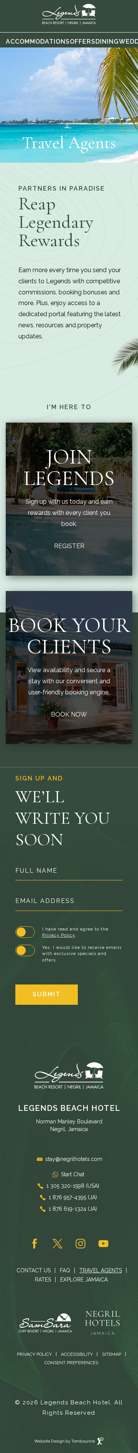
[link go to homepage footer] (69, 1075)
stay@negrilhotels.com (73, 1159)
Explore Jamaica (84, 1279)
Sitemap (111, 1354)
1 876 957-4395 (73, 1197)
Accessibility (77, 1354)
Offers (82, 41)
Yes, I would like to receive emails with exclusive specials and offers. (82, 954)
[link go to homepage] (69, 14)
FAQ (65, 1270)
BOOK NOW (69, 713)
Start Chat (72, 1174)
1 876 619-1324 (73, 1208)
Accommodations (38, 41)
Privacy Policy (58, 935)
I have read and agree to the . (75, 932)
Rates (43, 1279)
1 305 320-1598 (72, 1186)
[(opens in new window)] (52, 1322)
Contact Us (33, 1270)
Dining (107, 41)
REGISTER (69, 545)
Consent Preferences (71, 1362)
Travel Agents (100, 1270)
